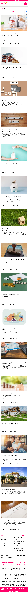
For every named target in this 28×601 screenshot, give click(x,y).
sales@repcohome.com (11, 584)
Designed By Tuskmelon (14, 591)
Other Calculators (6, 559)
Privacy (3, 545)
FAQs (15, 539)
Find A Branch (18, 537)
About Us (3, 537)
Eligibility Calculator (7, 557)
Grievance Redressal (20, 546)
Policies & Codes (19, 541)
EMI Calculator (5, 555)
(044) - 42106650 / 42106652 (13, 581)
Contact (3, 543)
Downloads (17, 543)
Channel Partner (19, 550)
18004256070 (21, 585)
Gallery (16, 545)
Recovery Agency (19, 548)
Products (3, 539)
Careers (3, 541)
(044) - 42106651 (19, 583)
